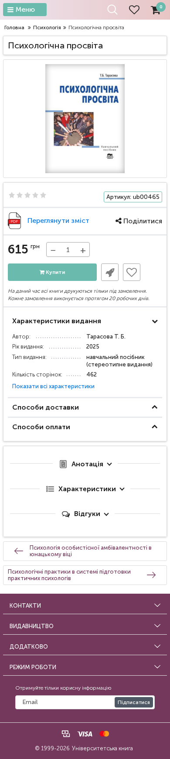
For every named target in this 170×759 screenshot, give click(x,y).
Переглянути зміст (58, 220)
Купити (54, 272)
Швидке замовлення (110, 272)
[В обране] (131, 272)
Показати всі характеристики (53, 386)
